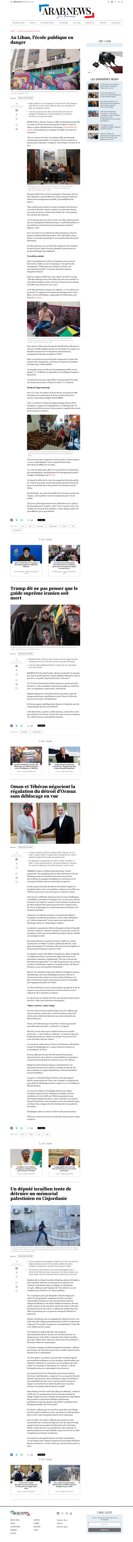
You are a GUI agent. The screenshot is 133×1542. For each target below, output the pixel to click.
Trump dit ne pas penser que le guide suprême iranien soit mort (44, 593)
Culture (77, 23)
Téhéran (31, 1134)
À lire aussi (45, 539)
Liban (22, 526)
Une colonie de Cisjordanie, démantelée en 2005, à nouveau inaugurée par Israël (64, 1485)
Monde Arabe (19, 23)
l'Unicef (51, 475)
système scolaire (53, 526)
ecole (30, 526)
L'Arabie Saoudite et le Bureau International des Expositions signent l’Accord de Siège (110, 104)
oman (22, 1134)
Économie (63, 23)
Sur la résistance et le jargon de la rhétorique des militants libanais (26, 565)
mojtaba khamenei (37, 732)
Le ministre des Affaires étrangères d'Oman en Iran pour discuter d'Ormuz (26, 1169)
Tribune (103, 23)
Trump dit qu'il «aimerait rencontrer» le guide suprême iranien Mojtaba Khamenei (64, 766)
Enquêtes (90, 23)
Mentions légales (62, 1526)
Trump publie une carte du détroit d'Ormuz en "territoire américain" (64, 1169)
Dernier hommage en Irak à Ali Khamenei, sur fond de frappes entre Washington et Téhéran (26, 766)
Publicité (59, 1523)
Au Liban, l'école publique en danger (28, 31)
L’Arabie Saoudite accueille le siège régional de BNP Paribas (110, 127)
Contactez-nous (62, 1520)
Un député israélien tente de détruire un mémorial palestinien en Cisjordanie (40, 1193)
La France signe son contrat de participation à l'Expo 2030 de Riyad (110, 95)
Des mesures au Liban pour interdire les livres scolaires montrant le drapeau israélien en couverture (64, 565)
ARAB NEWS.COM (18, 2)
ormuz (47, 1134)
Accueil (12, 31)
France (33, 23)
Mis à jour (38, 1150)
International (47, 23)
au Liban (38, 297)
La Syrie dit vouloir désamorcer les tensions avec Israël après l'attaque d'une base (26, 1485)
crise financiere (17, 530)
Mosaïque (115, 23)
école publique (40, 526)
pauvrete (64, 526)
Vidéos (36, 1530)
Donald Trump (24, 732)
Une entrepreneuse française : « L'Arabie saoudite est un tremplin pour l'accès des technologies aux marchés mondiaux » (110, 116)
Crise (73, 526)
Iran (39, 1134)
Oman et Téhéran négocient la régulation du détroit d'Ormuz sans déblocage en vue (43, 791)
